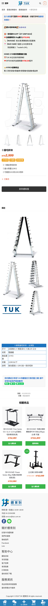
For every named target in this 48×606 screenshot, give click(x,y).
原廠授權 (20, 160)
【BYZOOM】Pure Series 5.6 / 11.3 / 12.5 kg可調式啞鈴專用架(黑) (12, 431)
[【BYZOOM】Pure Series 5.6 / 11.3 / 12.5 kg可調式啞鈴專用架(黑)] (12, 417)
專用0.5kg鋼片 (16, 37)
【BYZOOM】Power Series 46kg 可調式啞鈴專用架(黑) (12, 475)
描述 (3, 208)
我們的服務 (6, 536)
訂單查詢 (5, 570)
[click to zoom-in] (24, 107)
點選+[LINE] (22, 44)
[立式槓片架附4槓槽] (35, 460)
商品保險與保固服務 (9, 584)
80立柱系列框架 (16, 57)
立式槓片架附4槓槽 (35, 472)
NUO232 (11, 41)
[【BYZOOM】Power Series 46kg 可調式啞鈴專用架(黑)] (12, 460)
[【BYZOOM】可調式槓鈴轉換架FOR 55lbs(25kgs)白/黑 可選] (35, 417)
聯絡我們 (5, 539)
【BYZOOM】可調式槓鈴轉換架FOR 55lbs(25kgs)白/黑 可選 (35, 431)
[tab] (24, 208)
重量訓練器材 (12, 10)
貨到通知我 (24, 189)
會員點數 (5, 566)
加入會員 (7, 16)
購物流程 (5, 556)
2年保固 (5, 160)
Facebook (5, 543)
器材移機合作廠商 (8, 588)
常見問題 (5, 559)
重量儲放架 (23, 10)
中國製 (12, 160)
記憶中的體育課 (7, 532)
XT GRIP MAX (25, 34)
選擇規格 (35, 443)
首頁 (3, 10)
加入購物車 (12, 443)
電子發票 (5, 563)
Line (3, 546)
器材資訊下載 (7, 574)
